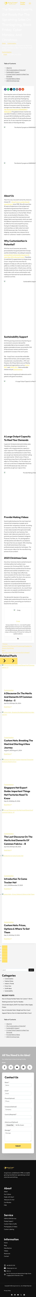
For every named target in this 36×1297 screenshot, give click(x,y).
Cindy (5, 54)
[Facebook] (5, 89)
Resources (7, 1253)
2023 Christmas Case (12, 81)
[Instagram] (24, 1294)
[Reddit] (23, 89)
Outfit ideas (8, 988)
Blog (5, 1245)
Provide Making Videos (13, 78)
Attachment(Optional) (11, 1122)
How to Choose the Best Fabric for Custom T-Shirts (17, 999)
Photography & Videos (10, 1226)
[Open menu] (30, 3)
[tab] (4, 946)
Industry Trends (9, 983)
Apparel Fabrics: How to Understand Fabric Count (17, 1013)
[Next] (13, 661)
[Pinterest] (20, 89)
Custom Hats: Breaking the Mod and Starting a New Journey (18, 744)
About (6, 1191)
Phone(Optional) (10, 1098)
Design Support (8, 1221)
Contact (6, 1256)
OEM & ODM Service (10, 1218)
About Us (9, 68)
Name (7, 1082)
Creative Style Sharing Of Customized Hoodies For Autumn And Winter (17, 646)
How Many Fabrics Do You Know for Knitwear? (16, 651)
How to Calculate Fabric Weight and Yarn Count (16, 1010)
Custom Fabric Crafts (10, 1224)
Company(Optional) (11, 1106)
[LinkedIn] (14, 89)
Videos (6, 1251)
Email (7, 1090)
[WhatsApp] (8, 89)
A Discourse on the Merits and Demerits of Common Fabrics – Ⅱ (18, 697)
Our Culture (7, 1194)
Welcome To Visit (9, 1200)
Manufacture (8, 1248)
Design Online (22, 3)
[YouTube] (18, 1294)
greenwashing (17, 369)
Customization (7, 52)
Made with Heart (9, 1197)
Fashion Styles (9, 981)
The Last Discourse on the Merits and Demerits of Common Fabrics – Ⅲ (18, 840)
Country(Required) (11, 1114)
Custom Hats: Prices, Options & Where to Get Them (17, 929)
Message (8, 1130)
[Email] (17, 89)
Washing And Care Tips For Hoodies (12, 1002)
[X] (11, 89)
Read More (8, 707)
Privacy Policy (7, 1290)
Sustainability (9, 991)
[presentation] (19, 675)
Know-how (8, 986)
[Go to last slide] (4, 661)
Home (6, 1243)
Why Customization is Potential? (16, 70)
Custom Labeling (9, 1229)
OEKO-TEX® (14, 367)
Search (31, 970)
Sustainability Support (12, 72)
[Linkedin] (18, 638)
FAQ (5, 1205)
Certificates (7, 1202)
